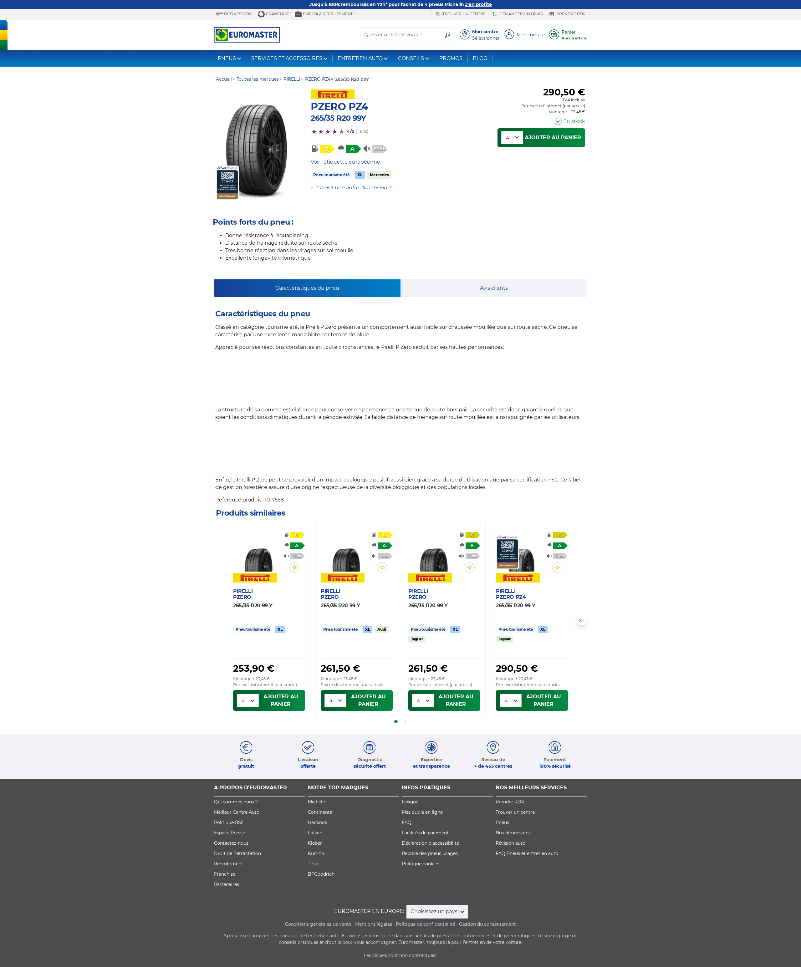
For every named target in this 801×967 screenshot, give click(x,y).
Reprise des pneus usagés (430, 853)
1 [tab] (396, 722)
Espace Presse (229, 833)
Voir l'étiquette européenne (345, 162)
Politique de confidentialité (425, 924)
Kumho (316, 853)
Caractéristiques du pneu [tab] (307, 288)
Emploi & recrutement (327, 14)
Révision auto (510, 843)
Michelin (317, 802)
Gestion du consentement (487, 924)
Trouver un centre (463, 14)
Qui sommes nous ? (236, 802)
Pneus (502, 822)
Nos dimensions (513, 833)
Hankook (317, 822)
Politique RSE (229, 822)
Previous (219, 620)
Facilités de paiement (425, 833)
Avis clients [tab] (494, 288)
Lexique (410, 802)
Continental (321, 812)
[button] (294, 567)
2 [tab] (405, 722)
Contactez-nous (231, 843)
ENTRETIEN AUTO (360, 58)
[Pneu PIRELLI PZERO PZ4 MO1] (256, 150)
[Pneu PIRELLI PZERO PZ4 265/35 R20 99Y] (521, 553)
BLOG (480, 58)
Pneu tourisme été (331, 174)
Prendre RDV (570, 14)
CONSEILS (411, 58)
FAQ (406, 822)
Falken (315, 833)
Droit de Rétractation (237, 853)
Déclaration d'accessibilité (430, 843)
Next (581, 620)
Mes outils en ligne (422, 812)
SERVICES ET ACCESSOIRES (286, 58)
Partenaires (226, 884)
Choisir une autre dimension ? (353, 188)
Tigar (313, 864)
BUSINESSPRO (237, 14)
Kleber (315, 843)
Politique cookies (420, 864)
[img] (294, 567)
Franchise (277, 14)
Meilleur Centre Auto (236, 812)
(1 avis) (362, 131)
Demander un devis (520, 14)
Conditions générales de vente (318, 924)
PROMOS (450, 58)
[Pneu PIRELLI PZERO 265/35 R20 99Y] (258, 553)
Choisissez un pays (435, 911)
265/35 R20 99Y (338, 118)
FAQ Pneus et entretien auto (527, 853)
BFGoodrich (321, 874)
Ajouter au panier (553, 137)
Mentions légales (373, 924)
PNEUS (227, 58)
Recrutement (228, 864)
